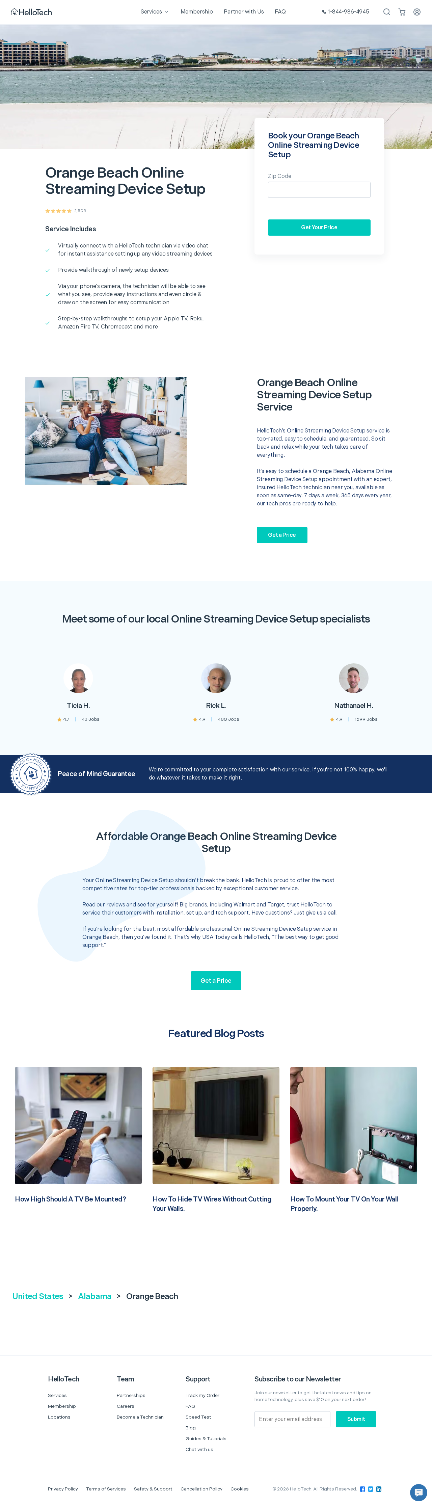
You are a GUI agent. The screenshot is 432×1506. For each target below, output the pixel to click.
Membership (62, 1406)
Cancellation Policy (201, 1489)
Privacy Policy (63, 1489)
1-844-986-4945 (348, 12)
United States (37, 1296)
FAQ (190, 1406)
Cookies (240, 1489)
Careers (125, 1406)
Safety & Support (153, 1489)
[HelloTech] (32, 12)
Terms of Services (106, 1489)
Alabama (95, 1296)
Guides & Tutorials (206, 1439)
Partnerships (131, 1395)
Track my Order (202, 1395)
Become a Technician (140, 1417)
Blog (191, 1428)
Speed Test (198, 1417)
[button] (418, 1492)
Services (57, 1395)
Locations (59, 1417)
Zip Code (279, 176)
